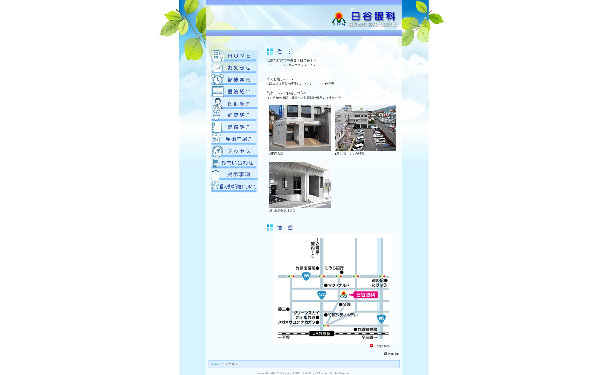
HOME (215, 364)
